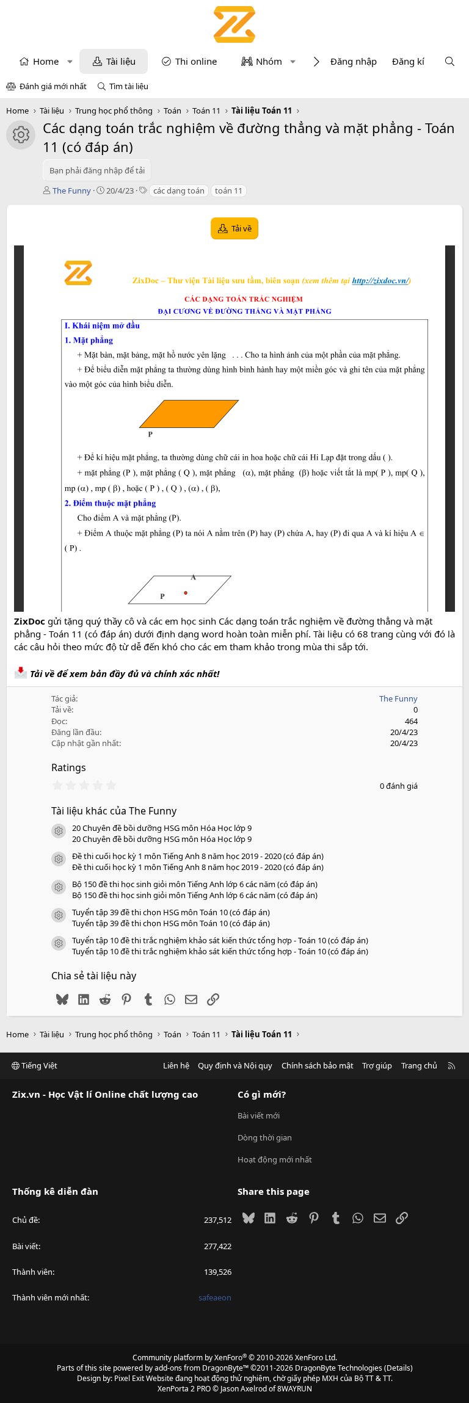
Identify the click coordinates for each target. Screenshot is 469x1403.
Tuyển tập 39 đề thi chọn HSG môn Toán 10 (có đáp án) (171, 912)
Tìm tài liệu (128, 86)
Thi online (196, 61)
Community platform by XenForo (235, 1357)
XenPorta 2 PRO (184, 1388)
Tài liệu (121, 61)
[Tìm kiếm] (450, 61)
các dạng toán (179, 190)
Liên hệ (176, 1065)
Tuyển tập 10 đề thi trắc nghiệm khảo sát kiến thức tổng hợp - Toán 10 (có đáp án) (220, 940)
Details (398, 1368)
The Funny (72, 190)
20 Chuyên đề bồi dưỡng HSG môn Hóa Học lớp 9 (162, 827)
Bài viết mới (259, 1115)
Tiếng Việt (38, 1065)
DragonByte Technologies (338, 1368)
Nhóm (269, 61)
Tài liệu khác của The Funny (113, 811)
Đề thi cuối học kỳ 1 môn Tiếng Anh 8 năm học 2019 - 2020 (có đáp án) (198, 855)
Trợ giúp (377, 1065)
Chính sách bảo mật (318, 1065)
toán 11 (228, 190)
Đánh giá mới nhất (53, 86)
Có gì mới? (262, 1094)
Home (46, 61)
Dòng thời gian (265, 1137)
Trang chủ (419, 1065)
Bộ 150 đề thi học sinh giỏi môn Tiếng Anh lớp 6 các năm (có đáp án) (195, 884)
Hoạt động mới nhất (275, 1159)
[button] (69, 61)
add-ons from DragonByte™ (202, 1368)
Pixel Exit (129, 1378)
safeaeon (214, 1297)
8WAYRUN (294, 1388)
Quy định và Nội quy (235, 1065)
